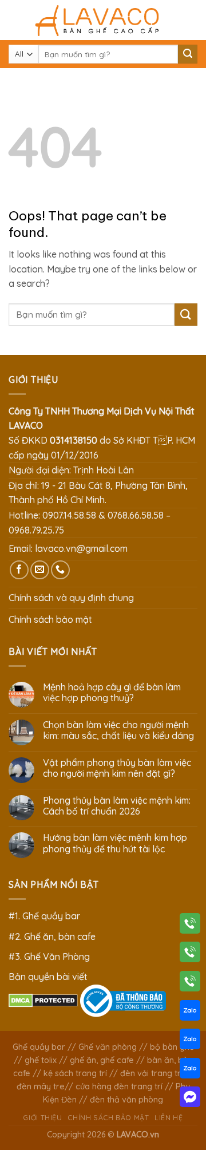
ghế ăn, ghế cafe (102, 1060)
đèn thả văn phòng (126, 1099)
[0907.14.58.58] (190, 925)
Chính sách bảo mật (50, 619)
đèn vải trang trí (151, 1073)
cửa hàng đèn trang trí (119, 1086)
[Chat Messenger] (190, 1099)
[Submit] (187, 54)
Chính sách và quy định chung (71, 597)
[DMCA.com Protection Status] (43, 999)
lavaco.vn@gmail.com (81, 548)
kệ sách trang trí (75, 1073)
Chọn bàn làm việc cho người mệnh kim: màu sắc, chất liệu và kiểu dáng (118, 730)
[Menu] (15, 20)
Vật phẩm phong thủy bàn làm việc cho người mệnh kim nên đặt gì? (117, 768)
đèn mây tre (41, 1086)
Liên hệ (168, 1117)
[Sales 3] (190, 1070)
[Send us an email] (39, 569)
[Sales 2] (190, 1041)
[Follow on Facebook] (19, 569)
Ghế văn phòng (107, 1047)
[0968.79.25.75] (190, 983)
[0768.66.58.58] (190, 954)
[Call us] (60, 569)
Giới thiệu (42, 1117)
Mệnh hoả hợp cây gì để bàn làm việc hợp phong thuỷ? (112, 693)
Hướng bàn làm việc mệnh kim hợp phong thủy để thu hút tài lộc (115, 843)
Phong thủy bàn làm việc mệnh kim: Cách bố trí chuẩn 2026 (117, 806)
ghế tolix (41, 1060)
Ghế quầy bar (39, 1047)
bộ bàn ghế (172, 1047)
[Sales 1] (190, 1012)
